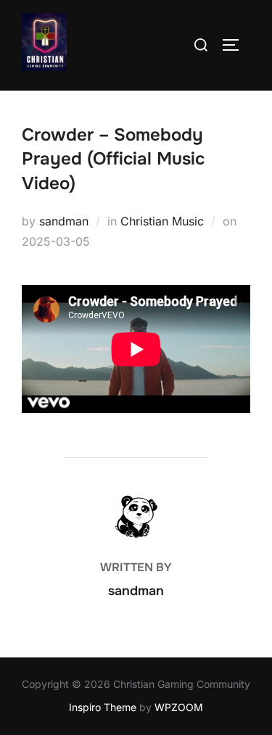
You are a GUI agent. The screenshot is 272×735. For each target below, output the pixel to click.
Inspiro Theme (102, 707)
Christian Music (162, 221)
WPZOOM (178, 707)
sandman (63, 221)
